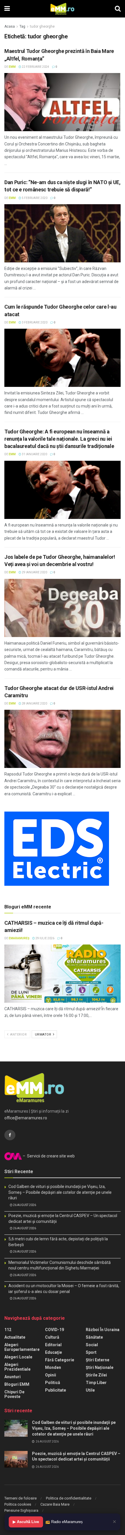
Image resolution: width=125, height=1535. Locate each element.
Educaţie (53, 1352)
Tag (22, 26)
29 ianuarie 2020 (34, 572)
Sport (91, 1352)
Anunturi (12, 1376)
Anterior (18, 1034)
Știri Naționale (99, 1367)
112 (7, 1329)
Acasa (9, 26)
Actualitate (14, 1337)
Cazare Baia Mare (54, 1504)
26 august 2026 (24, 1205)
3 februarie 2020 (34, 322)
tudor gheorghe (42, 26)
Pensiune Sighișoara (21, 1510)
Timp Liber (96, 1382)
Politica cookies (17, 1504)
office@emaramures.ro (25, 1118)
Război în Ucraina (102, 1329)
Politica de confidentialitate (68, 1498)
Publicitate (55, 1390)
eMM (12, 66)
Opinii (50, 1375)
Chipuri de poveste (14, 1394)
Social (92, 1344)
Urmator (43, 1034)
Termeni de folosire (20, 1498)
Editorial (53, 1344)
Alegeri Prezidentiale (17, 1367)
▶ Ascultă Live (26, 1522)
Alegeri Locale (18, 1357)
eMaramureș (19, 938)
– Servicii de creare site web (48, 1156)
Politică (52, 1382)
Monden (53, 1367)
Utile (90, 1390)
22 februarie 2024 (35, 66)
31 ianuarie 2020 (34, 454)
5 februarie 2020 (34, 198)
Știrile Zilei (96, 1375)
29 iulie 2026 (44, 938)
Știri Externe (97, 1360)
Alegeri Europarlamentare (22, 1347)
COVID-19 (54, 1329)
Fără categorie (59, 1360)
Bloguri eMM (16, 1384)
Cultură (52, 1337)
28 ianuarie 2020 (34, 703)
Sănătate (94, 1337)
